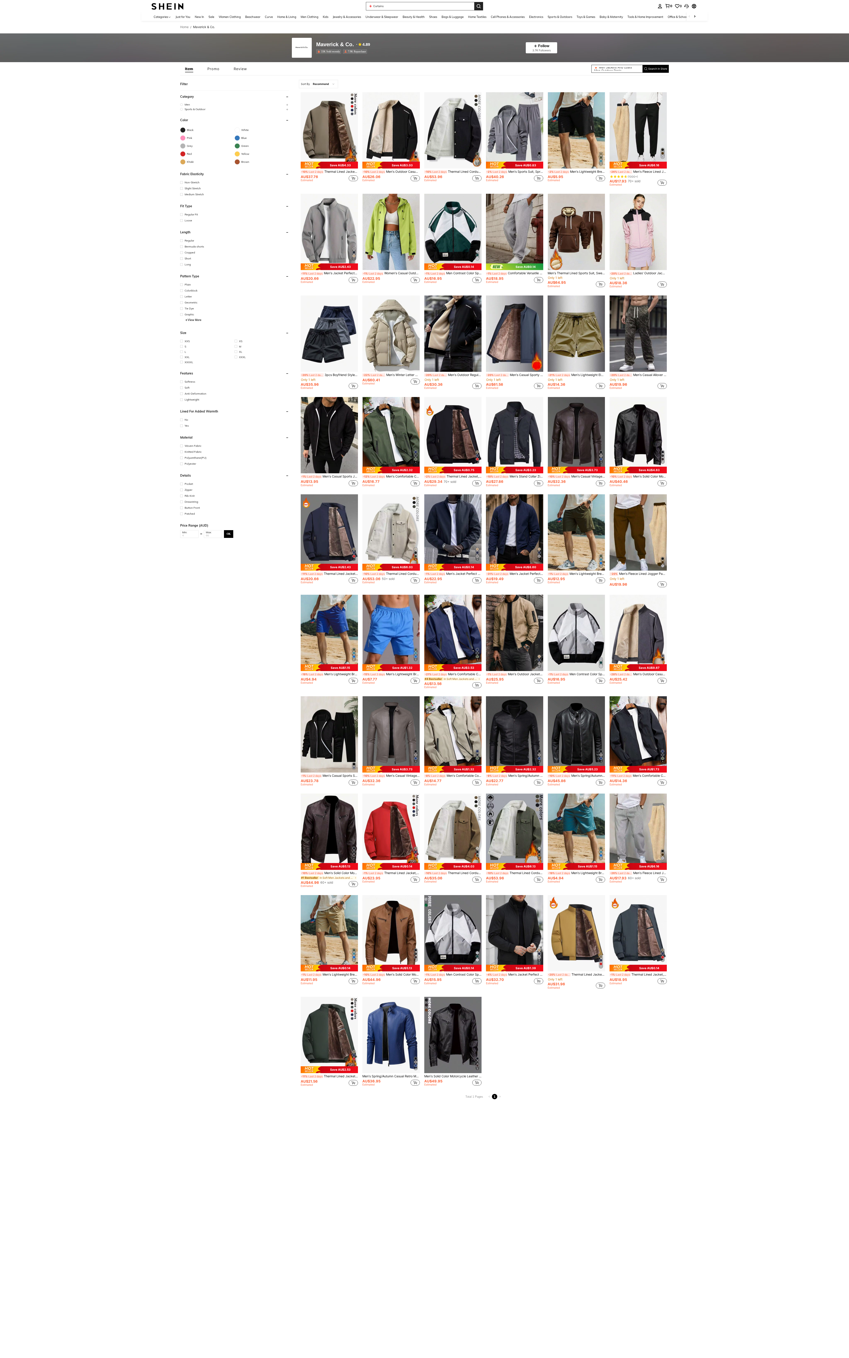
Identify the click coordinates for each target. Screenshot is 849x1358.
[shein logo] (167, 6)
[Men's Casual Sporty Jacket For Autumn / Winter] (514, 333)
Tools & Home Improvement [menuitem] (645, 17)
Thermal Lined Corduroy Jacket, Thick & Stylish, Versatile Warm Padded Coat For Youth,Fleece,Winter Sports (514, 873)
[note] (329, 165)
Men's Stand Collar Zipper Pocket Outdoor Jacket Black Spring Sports (514, 476)
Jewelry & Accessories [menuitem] (347, 17)
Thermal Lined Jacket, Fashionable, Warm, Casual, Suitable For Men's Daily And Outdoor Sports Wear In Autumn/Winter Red (391, 873)
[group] (234, 104)
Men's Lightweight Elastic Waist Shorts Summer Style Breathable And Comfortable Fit (576, 375)
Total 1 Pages (474, 1096)
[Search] (478, 6)
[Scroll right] (694, 16)
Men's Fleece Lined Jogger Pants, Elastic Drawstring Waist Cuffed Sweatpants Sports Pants (638, 573)
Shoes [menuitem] (433, 17)
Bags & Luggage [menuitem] (453, 17)
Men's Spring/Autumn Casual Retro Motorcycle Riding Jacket (576, 775)
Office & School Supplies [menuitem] (683, 17)
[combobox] (318, 84)
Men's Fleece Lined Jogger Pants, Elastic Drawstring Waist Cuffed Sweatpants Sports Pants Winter (638, 873)
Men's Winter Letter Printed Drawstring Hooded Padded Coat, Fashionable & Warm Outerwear (391, 375)
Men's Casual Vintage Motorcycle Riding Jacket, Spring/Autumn (576, 476)
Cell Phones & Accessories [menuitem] (508, 17)
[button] (686, 6)
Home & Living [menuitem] (286, 17)
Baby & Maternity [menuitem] (611, 17)
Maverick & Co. (335, 44)
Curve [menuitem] (269, 17)
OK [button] (229, 533)
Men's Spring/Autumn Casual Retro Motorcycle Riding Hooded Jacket (514, 775)
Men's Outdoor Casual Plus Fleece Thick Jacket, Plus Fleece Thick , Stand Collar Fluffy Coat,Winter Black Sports (391, 171)
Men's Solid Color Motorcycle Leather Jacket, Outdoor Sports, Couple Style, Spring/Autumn (638, 476)
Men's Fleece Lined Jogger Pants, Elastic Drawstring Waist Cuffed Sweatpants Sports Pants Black (638, 171)
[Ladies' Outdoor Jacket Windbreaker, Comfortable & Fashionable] (638, 232)
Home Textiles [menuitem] (477, 17)
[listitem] (329, 51)
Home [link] (184, 27)
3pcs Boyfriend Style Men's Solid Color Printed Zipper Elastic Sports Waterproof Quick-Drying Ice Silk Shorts (329, 375)
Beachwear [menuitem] (252, 17)
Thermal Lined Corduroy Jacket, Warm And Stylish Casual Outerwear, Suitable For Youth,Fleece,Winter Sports (391, 573)
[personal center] (660, 6)
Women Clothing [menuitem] (230, 17)
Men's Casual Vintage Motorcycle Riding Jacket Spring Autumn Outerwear (391, 775)
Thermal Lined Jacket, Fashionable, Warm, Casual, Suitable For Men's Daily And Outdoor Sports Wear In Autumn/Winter (329, 171)
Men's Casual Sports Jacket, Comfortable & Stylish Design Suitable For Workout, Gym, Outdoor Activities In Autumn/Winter (329, 476)
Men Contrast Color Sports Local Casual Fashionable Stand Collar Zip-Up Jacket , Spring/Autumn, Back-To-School (453, 273)
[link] (668, 6)
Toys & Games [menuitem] (586, 17)
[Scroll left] (689, 16)
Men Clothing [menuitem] (309, 17)
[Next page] (500, 1096)
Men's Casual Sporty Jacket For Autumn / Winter (514, 375)
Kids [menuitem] (325, 17)
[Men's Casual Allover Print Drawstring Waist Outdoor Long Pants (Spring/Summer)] (638, 333)
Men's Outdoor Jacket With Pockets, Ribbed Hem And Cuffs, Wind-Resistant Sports (514, 674)
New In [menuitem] (199, 17)
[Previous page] (489, 1096)
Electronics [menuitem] (536, 17)
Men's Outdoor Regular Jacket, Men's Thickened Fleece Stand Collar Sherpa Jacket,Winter (453, 375)
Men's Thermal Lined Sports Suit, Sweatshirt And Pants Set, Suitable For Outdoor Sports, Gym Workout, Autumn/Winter (576, 273)
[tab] (189, 68)
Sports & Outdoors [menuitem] (560, 17)
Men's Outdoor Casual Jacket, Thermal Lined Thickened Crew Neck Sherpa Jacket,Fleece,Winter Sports (638, 674)
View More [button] (194, 320)
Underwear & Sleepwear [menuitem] (381, 17)
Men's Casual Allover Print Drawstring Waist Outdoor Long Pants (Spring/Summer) (638, 375)
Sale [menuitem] (211, 17)
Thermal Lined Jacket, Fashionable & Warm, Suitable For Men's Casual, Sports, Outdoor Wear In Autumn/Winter (638, 974)
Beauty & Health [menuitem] (414, 17)
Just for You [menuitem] (183, 17)
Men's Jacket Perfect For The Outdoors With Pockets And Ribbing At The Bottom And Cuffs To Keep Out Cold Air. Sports (329, 273)
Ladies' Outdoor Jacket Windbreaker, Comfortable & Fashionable (638, 273)
